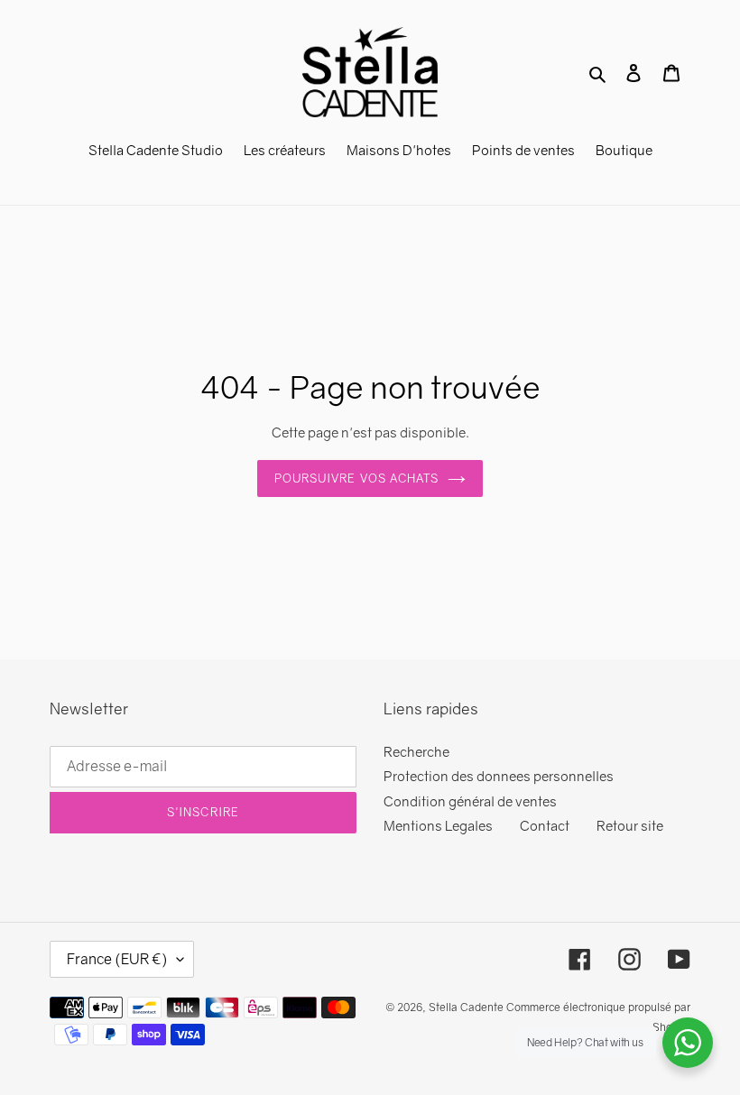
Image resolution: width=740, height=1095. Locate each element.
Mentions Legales (438, 825)
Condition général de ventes (470, 801)
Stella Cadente (466, 1007)
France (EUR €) (117, 959)
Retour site (630, 825)
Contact (544, 825)
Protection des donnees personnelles (499, 776)
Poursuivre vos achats (356, 478)
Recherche (416, 751)
